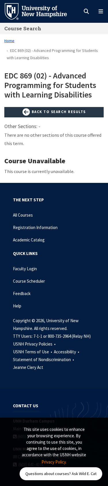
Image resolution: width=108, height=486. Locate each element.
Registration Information (35, 227)
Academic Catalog (29, 240)
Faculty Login (25, 268)
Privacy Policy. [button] (54, 462)
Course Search (22, 28)
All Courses (23, 215)
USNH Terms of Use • (33, 351)
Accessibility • (67, 351)
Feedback (22, 293)
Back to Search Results (58, 111)
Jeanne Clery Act (28, 367)
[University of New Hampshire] (40, 11)
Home (9, 40)
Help (17, 306)
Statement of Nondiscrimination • (44, 359)
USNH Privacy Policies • (34, 344)
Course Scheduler (29, 281)
